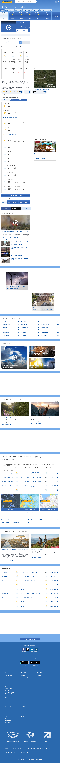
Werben (6, 686)
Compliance (6, 752)
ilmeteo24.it (7, 699)
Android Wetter (40, 679)
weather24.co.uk (8, 703)
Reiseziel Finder (24, 713)
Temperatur (23, 679)
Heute (2, 10)
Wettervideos (8, 706)
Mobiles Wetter (41, 672)
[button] (15, 195)
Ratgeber (23, 706)
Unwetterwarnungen (9, 679)
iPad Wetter (39, 677)
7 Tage (24, 10)
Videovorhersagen (8, 675)
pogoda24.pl (7, 701)
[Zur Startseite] (7, 1)
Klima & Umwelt (24, 716)
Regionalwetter (8, 716)
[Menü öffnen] (58, 1)
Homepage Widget (8, 688)
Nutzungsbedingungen (23, 752)
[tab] (5, 100)
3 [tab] (32, 512)
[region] (15, 117)
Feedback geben (28, 27)
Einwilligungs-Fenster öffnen (29, 748)
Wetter (6, 672)
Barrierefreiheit (14, 752)
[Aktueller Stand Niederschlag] (45, 79)
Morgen (7, 10)
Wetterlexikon (7, 722)
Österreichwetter (8, 714)
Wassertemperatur (25, 682)
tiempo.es (7, 695)
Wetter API (7, 690)
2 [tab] (30, 512)
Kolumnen (7, 677)
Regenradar (36, 10)
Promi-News (7, 724)
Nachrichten (7, 709)
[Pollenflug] (56, 2)
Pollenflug (42, 10)
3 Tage (12, 10)
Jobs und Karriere (7, 748)
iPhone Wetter (40, 675)
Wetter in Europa (8, 718)
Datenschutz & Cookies (17, 748)
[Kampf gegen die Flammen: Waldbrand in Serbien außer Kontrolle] (15, 222)
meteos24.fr (7, 697)
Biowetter (23, 709)
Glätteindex (23, 711)
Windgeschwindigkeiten (25, 677)
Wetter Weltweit (8, 720)
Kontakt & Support (40, 748)
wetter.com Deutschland (10, 681)
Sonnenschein (24, 681)
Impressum (48, 748)
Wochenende (18, 10)
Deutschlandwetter (9, 711)
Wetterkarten (24, 672)
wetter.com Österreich (9, 684)
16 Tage (30, 10)
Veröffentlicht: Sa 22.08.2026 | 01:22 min (9, 237)
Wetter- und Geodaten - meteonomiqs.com (9, 693)
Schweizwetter (8, 713)
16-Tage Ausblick (56, 15)
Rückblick (49, 10)
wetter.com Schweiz (9, 682)
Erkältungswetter (24, 714)
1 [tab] (28, 512)
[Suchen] (34, 1)
